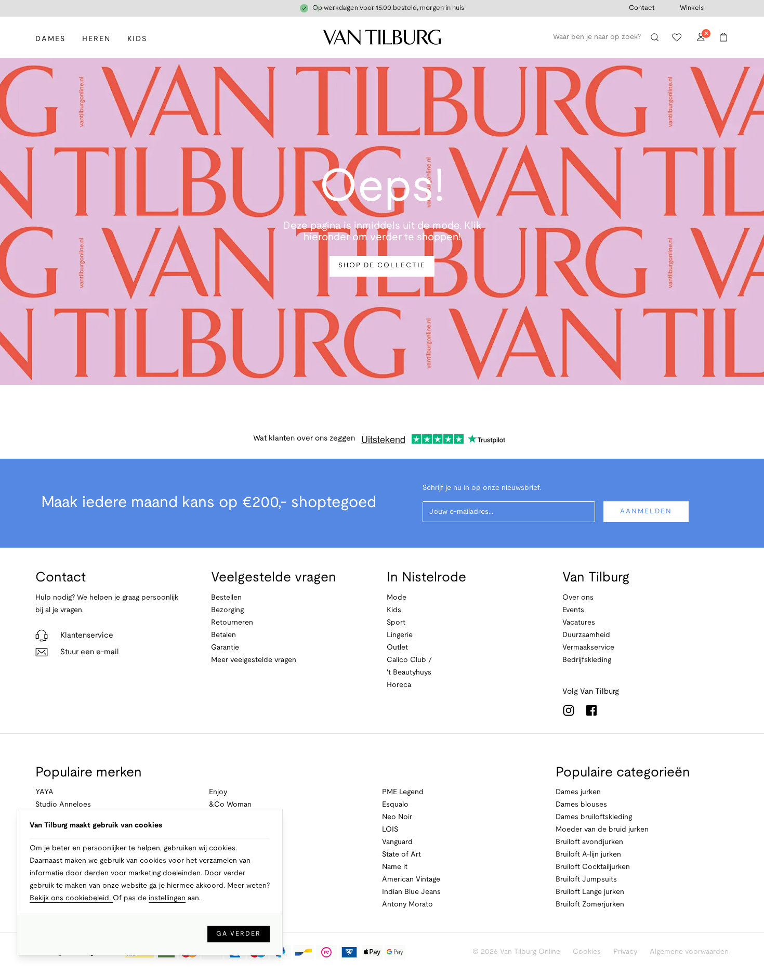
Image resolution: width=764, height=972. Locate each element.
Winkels (692, 8)
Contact (642, 8)
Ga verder (238, 934)
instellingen (167, 898)
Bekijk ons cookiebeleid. (71, 898)
